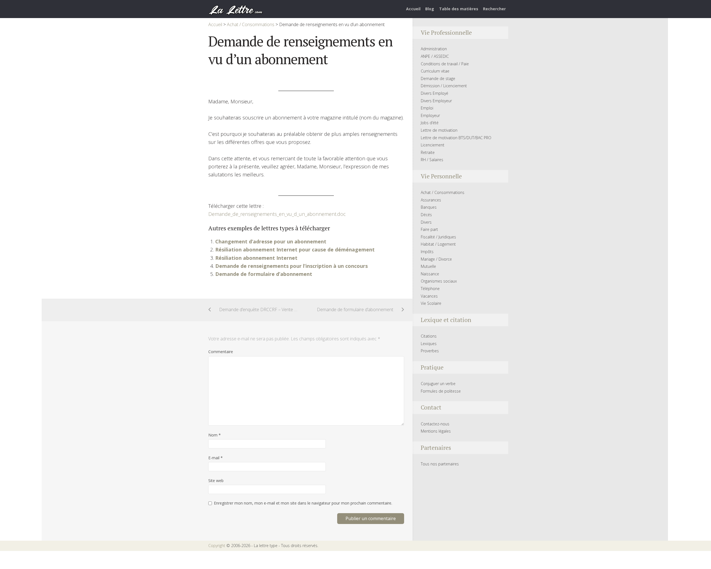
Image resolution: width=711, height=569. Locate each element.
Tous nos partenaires (440, 463)
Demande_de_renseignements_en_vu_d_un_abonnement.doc (277, 214)
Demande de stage (438, 78)
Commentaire (220, 351)
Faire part (429, 229)
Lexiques (429, 343)
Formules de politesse (441, 391)
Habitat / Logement (438, 244)
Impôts (427, 251)
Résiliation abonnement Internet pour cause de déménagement (295, 249)
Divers (426, 222)
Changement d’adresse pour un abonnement (270, 241)
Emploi (427, 108)
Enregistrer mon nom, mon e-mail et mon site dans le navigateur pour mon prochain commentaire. (303, 503)
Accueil (413, 8)
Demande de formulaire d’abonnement (263, 274)
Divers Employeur (436, 100)
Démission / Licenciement (444, 85)
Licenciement (432, 145)
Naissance (430, 273)
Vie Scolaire (431, 303)
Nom (214, 435)
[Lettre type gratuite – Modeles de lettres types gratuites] (235, 9)
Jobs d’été (430, 122)
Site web (216, 480)
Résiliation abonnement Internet (256, 257)
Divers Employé (434, 93)
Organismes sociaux (439, 281)
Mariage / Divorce (436, 259)
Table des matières (458, 8)
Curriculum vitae (435, 71)
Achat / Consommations (442, 192)
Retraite (428, 152)
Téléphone (430, 288)
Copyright (216, 545)
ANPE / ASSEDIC (435, 56)
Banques (429, 207)
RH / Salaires (432, 159)
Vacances (429, 296)
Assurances (431, 200)
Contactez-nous (435, 423)
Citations (429, 336)
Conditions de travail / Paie (445, 63)
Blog (429, 8)
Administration (434, 48)
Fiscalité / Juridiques (438, 236)
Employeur (430, 115)
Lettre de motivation (439, 130)
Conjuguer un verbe (438, 383)
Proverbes (430, 350)
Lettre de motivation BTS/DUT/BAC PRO (456, 137)
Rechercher (494, 8)
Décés (426, 214)
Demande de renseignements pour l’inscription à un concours (291, 266)
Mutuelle (428, 266)
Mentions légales (436, 431)
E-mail (215, 457)
